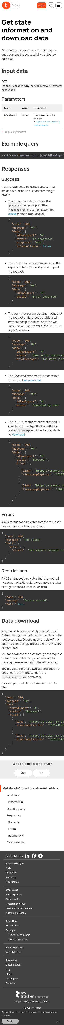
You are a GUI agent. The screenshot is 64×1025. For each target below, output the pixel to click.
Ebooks (9, 974)
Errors (12, 829)
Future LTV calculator (19, 934)
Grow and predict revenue (19, 908)
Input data (12, 795)
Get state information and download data (30, 788)
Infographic (12, 978)
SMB (8, 868)
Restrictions (16, 835)
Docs (15, 5)
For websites (12, 925)
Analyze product (14, 894)
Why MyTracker (13, 952)
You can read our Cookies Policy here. (33, 1015)
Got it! (10, 1021)
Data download (15, 842)
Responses (13, 815)
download (18, 434)
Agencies (10, 877)
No (41, 773)
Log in (41, 5)
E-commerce (12, 881)
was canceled (32, 380)
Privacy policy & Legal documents (32, 1001)
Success (13, 822)
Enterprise (11, 872)
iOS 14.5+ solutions (18, 939)
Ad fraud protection (16, 912)
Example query (15, 808)
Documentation (14, 964)
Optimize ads (12, 899)
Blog (8, 969)
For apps (10, 930)
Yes (23, 773)
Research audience (15, 903)
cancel (12, 214)
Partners (10, 983)
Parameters (15, 802)
